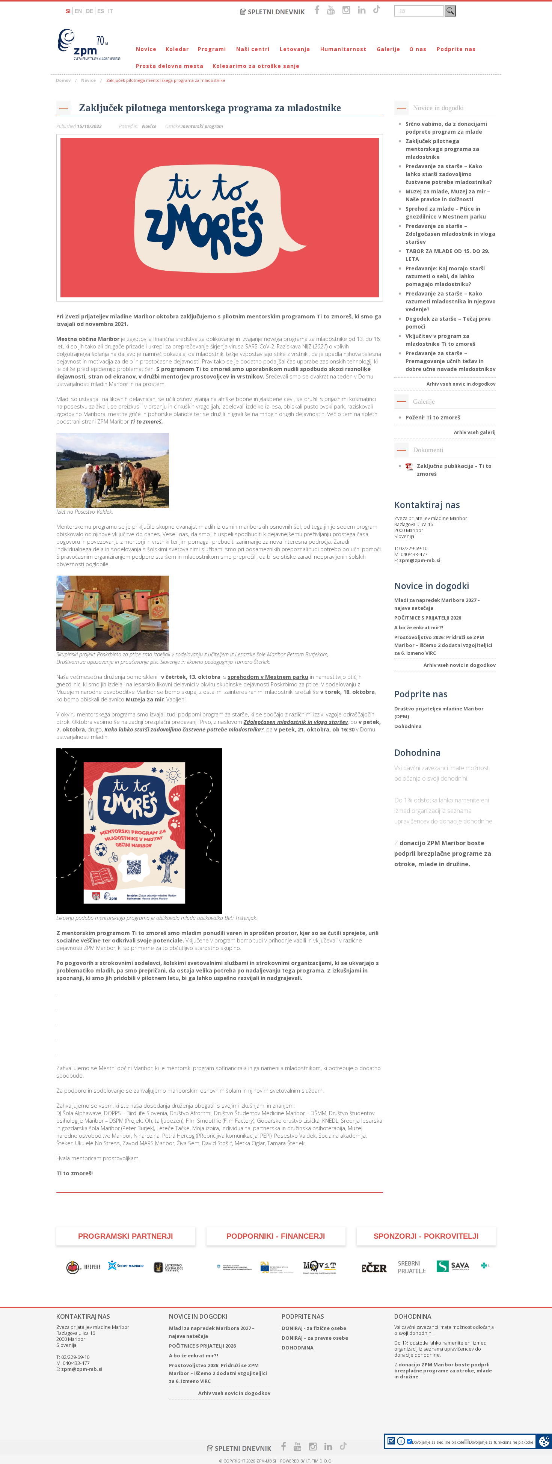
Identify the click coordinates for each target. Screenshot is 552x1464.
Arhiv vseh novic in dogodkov (461, 384)
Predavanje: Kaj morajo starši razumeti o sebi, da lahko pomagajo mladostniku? (445, 276)
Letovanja (295, 49)
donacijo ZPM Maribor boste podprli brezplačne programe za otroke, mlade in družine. (442, 853)
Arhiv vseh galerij (475, 432)
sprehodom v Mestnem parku (268, 676)
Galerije (388, 49)
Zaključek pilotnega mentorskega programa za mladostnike (210, 107)
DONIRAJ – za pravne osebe (315, 1337)
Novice (146, 49)
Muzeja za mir (145, 699)
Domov (63, 80)
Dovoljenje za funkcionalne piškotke (501, 1442)
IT (110, 11)
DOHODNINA (298, 1347)
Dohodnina (408, 726)
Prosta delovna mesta (170, 65)
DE (89, 11)
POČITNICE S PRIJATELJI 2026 (427, 617)
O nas (418, 49)
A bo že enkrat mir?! (418, 627)
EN (78, 11)
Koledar (177, 49)
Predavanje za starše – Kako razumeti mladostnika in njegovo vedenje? (451, 301)
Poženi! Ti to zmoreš (433, 417)
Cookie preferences (544, 1441)
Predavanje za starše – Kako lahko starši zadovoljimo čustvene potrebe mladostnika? (449, 174)
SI (68, 11)
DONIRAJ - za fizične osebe (314, 1328)
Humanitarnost (343, 49)
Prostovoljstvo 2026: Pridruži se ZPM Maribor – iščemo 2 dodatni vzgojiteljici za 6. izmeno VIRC (443, 645)
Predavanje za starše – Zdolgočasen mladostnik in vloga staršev (450, 233)
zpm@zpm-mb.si (419, 560)
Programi (212, 49)
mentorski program (202, 126)
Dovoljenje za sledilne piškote (438, 1442)
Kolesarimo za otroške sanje (256, 65)
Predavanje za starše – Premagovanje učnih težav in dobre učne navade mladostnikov (451, 361)
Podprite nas (456, 49)
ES (100, 11)
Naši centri (253, 49)
